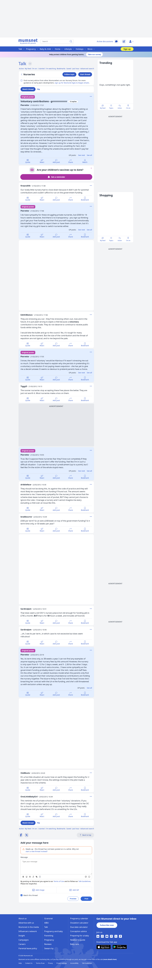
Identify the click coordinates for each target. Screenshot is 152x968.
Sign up (127, 49)
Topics (111, 108)
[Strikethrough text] (30, 876)
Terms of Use (59, 881)
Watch (84, 162)
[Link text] (36, 876)
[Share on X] (26, 835)
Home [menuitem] (57, 49)
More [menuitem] (90, 49)
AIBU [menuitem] (46, 922)
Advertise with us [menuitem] (26, 922)
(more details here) (110, 959)
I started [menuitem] (41, 68)
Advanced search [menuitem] (87, 68)
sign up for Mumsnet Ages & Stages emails (72, 83)
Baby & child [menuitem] (45, 49)
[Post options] (91, 185)
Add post (56, 162)
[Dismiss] (91, 168)
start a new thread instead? (37, 851)
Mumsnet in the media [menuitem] (29, 927)
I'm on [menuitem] (34, 68)
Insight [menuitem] (22, 935)
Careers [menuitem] (22, 944)
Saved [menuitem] (68, 68)
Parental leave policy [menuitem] (28, 948)
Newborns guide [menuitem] (77, 940)
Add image (40, 890)
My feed (102, 108)
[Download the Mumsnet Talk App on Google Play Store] (120, 947)
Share (70, 162)
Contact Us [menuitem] (29, 963)
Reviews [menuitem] (48, 944)
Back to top (86, 835)
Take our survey (94, 54)
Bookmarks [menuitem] (61, 68)
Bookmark (85, 200)
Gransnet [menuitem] (48, 918)
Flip (38, 89)
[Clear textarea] (40, 876)
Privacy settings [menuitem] (61, 963)
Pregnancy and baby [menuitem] (53, 931)
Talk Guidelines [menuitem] (87, 963)
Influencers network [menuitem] (28, 931)
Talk (22, 63)
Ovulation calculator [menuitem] (79, 922)
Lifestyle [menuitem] (68, 49)
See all (89, 155)
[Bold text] (23, 876)
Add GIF (76, 890)
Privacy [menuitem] (50, 963)
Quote (27, 162)
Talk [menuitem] (20, 49)
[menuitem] (97, 936)
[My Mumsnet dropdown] (131, 41)
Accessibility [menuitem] (74, 963)
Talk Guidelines (84, 881)
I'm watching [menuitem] (51, 68)
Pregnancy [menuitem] (31, 49)
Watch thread (28, 89)
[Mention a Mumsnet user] (86, 876)
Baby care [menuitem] (74, 944)
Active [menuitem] (21, 68)
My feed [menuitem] (28, 68)
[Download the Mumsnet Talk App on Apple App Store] (103, 947)
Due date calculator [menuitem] (79, 927)
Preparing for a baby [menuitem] (79, 935)
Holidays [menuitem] (79, 49)
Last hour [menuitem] (75, 68)
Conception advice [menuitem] (78, 931)
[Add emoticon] (89, 876)
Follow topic (69, 74)
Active (120, 108)
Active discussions (105, 41)
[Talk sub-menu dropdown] (30, 64)
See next (81, 155)
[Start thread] (124, 41)
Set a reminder (58, 177)
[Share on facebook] (21, 835)
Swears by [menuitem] (48, 948)
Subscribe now (107, 925)
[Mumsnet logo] (28, 41)
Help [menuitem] (20, 963)
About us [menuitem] (23, 918)
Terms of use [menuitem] (40, 963)
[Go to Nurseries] (22, 74)
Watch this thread (30, 895)
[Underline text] (26, 876)
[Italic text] (33, 876)
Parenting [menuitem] (48, 935)
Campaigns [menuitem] (24, 940)
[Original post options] (91, 96)
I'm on (128, 108)
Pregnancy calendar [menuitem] (79, 918)
